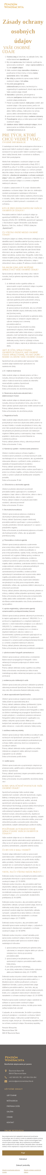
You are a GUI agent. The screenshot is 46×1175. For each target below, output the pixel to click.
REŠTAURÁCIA (12, 1101)
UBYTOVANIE (12, 1095)
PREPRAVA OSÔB (13, 1106)
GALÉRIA (10, 1112)
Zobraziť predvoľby (23, 1165)
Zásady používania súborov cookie (11, 1171)
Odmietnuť (23, 1159)
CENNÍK (10, 1117)
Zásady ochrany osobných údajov (32, 1171)
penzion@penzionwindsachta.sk (21, 1081)
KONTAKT (10, 1122)
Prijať (23, 1153)
